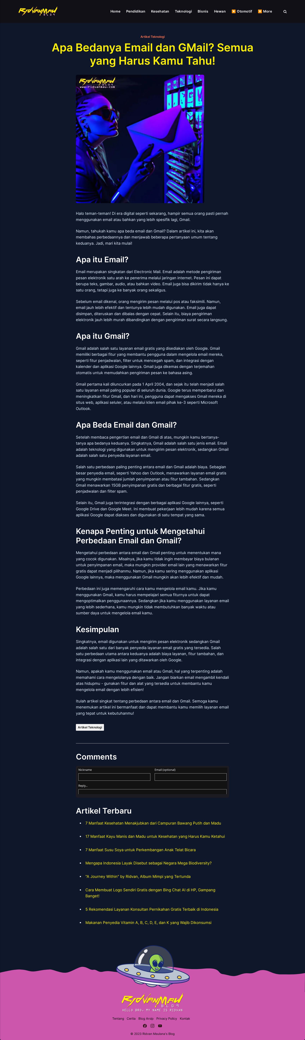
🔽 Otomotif (242, 11)
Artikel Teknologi (152, 37)
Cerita (131, 1018)
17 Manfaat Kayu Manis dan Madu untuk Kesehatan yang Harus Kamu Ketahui (155, 836)
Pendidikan (135, 11)
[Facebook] (145, 1026)
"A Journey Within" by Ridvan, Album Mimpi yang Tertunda (138, 876)
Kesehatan (160, 11)
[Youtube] (160, 1026)
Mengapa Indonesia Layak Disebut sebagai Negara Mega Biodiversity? (148, 863)
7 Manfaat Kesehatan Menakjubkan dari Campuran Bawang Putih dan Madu (153, 823)
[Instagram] (152, 1026)
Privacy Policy (166, 1018)
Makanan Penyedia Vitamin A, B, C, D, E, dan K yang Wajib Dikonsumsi (148, 922)
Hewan (220, 11)
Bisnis (203, 11)
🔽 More (265, 11)
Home (115, 11)
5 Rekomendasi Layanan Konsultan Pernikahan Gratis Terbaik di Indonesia (151, 909)
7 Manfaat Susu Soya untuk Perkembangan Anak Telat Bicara (140, 849)
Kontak (185, 1018)
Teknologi (183, 11)
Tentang (118, 1018)
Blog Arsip (146, 1018)
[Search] (285, 11)
